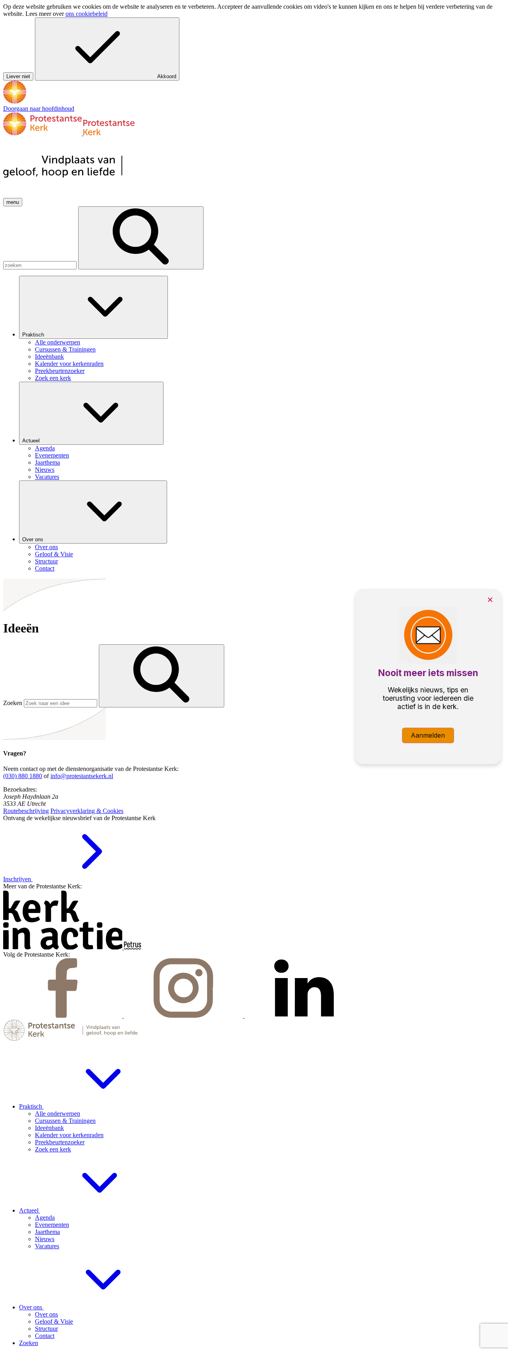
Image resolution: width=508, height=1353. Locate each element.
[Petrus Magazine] (132, 947)
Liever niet (18, 76)
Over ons (33, 539)
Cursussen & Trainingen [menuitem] (65, 349)
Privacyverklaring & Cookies (86, 810)
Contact (44, 1335)
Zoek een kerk (53, 1149)
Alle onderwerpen (57, 1113)
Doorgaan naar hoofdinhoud (38, 108)
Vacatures (47, 1246)
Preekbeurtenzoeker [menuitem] (60, 370)
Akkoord (166, 76)
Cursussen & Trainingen (65, 1120)
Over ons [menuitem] (46, 547)
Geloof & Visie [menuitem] (54, 554)
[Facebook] (63, 1015)
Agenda (45, 1217)
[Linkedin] (304, 1015)
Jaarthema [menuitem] (47, 462)
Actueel (31, 441)
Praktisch (34, 335)
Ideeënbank (49, 1127)
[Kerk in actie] (63, 947)
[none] (262, 329)
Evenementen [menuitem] (52, 455)
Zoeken (12, 703)
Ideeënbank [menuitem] (49, 356)
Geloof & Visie (54, 1321)
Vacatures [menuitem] (47, 476)
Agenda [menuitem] (45, 448)
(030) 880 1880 (22, 776)
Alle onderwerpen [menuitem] (57, 342)
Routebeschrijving (26, 810)
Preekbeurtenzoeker (60, 1142)
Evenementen (52, 1224)
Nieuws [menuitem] (44, 469)
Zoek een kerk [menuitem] (53, 378)
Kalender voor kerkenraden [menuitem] (69, 363)
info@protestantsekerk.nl (81, 776)
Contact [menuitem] (44, 568)
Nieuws (44, 1239)
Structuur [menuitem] (46, 561)
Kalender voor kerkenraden (69, 1135)
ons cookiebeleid (86, 13)
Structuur (46, 1328)
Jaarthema (47, 1231)
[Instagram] (184, 1015)
